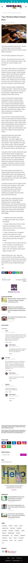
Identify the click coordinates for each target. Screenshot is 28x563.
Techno (15, 538)
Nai (11, 535)
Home (4, 12)
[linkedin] (14, 442)
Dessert (15, 525)
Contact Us (19, 558)
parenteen (20, 540)
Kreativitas (17, 530)
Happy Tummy (5, 528)
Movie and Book (5, 535)
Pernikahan (4, 538)
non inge (7, 357)
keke (15, 540)
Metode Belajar (11, 533)
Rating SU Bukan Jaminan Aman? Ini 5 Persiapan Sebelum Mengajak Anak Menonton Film (17, 300)
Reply (7, 342)
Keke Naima (4, 22)
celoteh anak (5, 540)
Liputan (22, 530)
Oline (6, 330)
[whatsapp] (9, 446)
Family (20, 525)
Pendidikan (22, 535)
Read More (14, 489)
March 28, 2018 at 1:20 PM (14, 374)
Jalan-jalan (12, 528)
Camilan (10, 525)
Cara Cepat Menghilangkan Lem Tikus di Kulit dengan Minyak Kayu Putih (16, 507)
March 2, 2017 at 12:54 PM (10, 359)
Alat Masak (4, 525)
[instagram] (16, 1)
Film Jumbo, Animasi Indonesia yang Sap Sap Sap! (17, 317)
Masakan (4, 533)
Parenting (16, 535)
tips (6, 12)
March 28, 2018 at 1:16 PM (14, 346)
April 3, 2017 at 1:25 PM (9, 385)
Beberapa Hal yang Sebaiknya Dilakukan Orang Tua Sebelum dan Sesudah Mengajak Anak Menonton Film (17, 309)
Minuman (18, 533)
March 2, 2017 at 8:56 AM (10, 332)
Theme (21, 560)
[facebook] (11, 1)
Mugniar (7, 384)
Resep (10, 538)
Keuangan (11, 530)
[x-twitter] (14, 1)
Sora (11, 560)
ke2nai (11, 540)
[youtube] (3, 446)
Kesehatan (4, 530)
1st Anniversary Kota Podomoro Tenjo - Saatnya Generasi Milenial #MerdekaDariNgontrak (16, 515)
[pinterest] (19, 442)
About (13, 558)
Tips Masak (21, 538)
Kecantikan (19, 528)
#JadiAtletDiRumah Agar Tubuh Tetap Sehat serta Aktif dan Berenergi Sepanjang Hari (16, 498)
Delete (10, 342)
